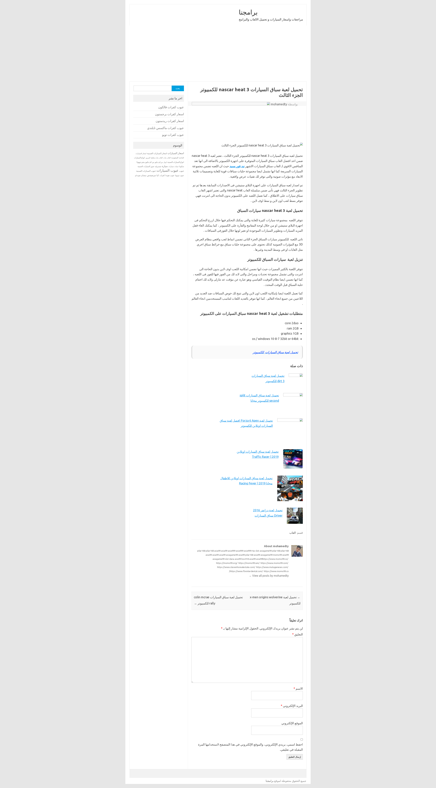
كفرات (162, 175)
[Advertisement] (218, 53)
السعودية (174, 158)
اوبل (165, 162)
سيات (176, 166)
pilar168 (201, 551)
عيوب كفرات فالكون (171, 107)
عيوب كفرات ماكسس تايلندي (165, 128)
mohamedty (279, 104)
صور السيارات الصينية (146, 166)
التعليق (297, 634)
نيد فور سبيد (237, 166)
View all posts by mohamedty (269, 575)
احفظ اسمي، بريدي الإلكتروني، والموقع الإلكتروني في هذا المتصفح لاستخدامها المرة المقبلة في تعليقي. (250, 747)
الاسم (298, 688)
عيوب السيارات (167, 170)
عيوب (181, 171)
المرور (148, 158)
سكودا (181, 166)
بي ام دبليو (149, 162)
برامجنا (248, 12)
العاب (292, 532)
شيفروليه (158, 166)
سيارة (165, 166)
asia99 (217, 551)
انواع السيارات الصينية (175, 162)
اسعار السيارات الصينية (157, 153)
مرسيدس (151, 175)
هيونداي (137, 175)
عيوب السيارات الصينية (146, 171)
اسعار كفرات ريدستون (170, 121)
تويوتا (139, 162)
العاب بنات (167, 158)
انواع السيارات (139, 158)
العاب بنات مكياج (157, 158)
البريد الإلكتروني (292, 705)
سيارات (171, 166)
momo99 (277, 555)
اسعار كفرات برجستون (169, 114)
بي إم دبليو (159, 162)
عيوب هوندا (169, 175)
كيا (158, 175)
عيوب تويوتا (179, 175)
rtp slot (255, 551)
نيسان (143, 175)
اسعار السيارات (176, 153)
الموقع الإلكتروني (292, 723)
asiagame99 (266, 551)
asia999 (231, 551)
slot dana (229, 559)
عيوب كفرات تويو (173, 134)
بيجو (143, 162)
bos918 (245, 559)
